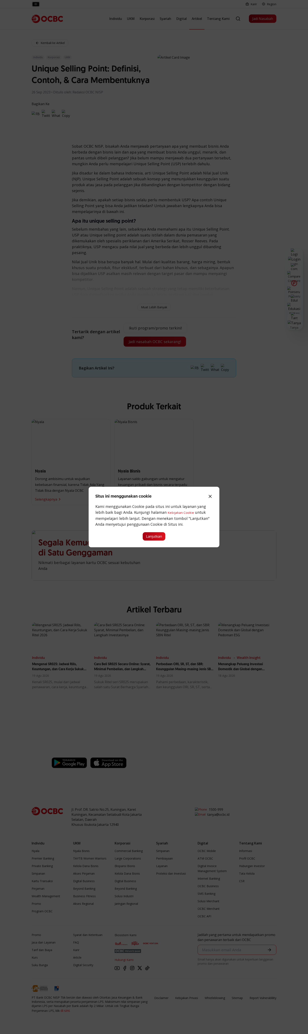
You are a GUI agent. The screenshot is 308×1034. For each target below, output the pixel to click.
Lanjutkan (154, 536)
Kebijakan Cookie (181, 512)
